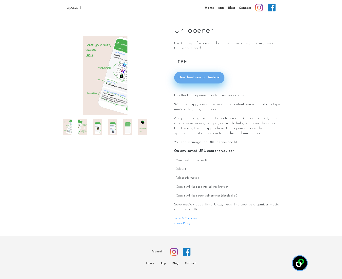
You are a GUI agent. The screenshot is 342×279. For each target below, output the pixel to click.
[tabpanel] (105, 75)
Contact (245, 8)
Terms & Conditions (186, 218)
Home (209, 8)
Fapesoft (73, 8)
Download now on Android (199, 77)
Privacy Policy (182, 223)
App (221, 8)
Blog (231, 8)
